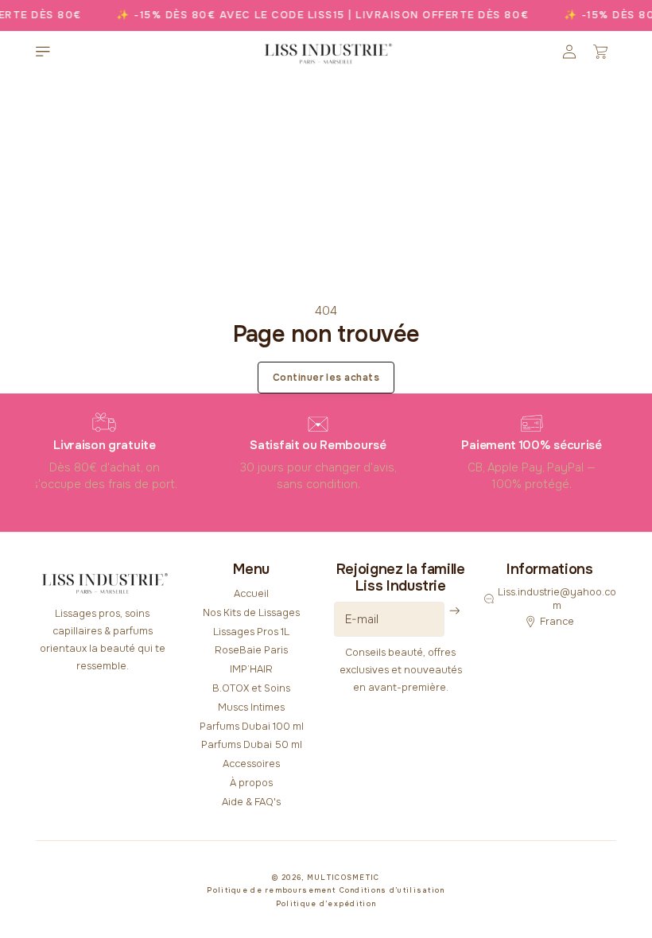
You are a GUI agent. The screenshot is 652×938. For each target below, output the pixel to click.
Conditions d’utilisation (392, 890)
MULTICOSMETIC (343, 877)
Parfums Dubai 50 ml (251, 744)
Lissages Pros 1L (251, 632)
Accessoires (251, 764)
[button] (43, 52)
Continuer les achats (326, 377)
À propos (251, 783)
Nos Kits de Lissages (251, 613)
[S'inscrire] (455, 611)
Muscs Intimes (251, 707)
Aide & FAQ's (251, 802)
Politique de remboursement (271, 890)
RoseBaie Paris (251, 650)
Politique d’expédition (326, 904)
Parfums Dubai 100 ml (252, 726)
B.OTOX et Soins (251, 688)
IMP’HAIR (251, 669)
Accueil (251, 593)
